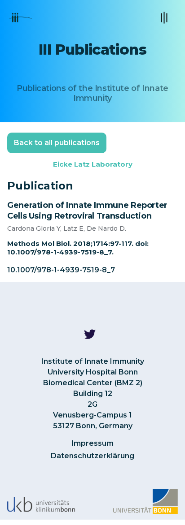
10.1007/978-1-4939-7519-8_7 (61, 270)
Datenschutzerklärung (92, 456)
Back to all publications (57, 142)
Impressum (92, 443)
